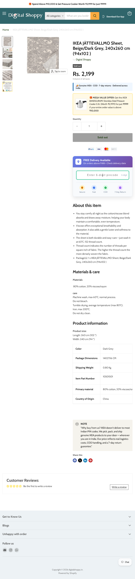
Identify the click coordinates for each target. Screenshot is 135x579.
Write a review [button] (119, 487)
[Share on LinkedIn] (85, 460)
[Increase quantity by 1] (101, 126)
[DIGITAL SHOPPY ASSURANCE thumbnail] (7, 86)
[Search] (94, 16)
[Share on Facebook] (75, 460)
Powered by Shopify (67, 573)
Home (5, 29)
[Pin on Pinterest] (91, 460)
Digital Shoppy (83, 59)
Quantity (77, 119)
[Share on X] (80, 460)
